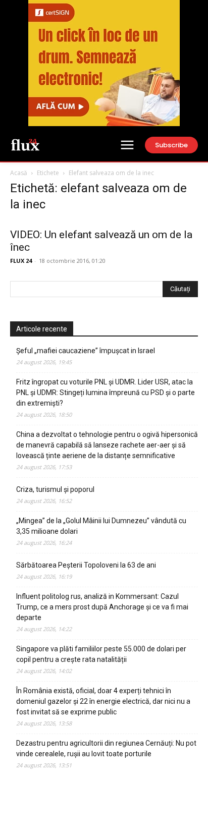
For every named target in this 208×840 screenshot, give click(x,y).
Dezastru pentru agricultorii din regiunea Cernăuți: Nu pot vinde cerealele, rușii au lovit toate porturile (106, 748)
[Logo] (25, 144)
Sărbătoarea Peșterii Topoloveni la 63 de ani (86, 565)
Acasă (18, 173)
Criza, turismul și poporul (55, 489)
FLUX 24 (21, 260)
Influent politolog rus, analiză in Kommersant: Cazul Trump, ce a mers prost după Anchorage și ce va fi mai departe (102, 607)
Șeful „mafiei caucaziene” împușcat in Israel (85, 351)
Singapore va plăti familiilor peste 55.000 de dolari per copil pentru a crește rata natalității (101, 654)
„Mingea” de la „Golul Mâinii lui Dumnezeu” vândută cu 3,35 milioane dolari (101, 526)
